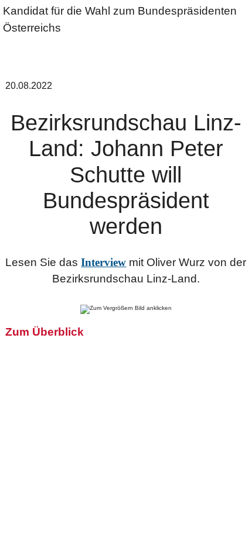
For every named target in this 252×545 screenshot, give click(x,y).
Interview (103, 262)
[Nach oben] (237, 530)
